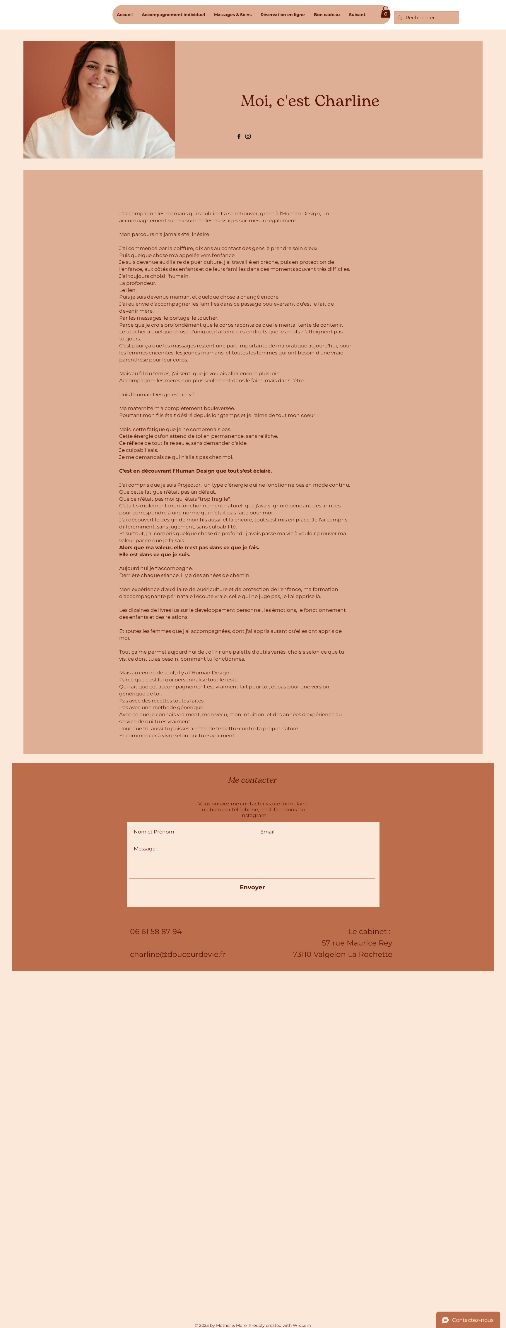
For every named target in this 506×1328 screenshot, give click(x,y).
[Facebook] (238, 136)
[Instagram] (248, 136)
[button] (386, 12)
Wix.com (302, 1325)
